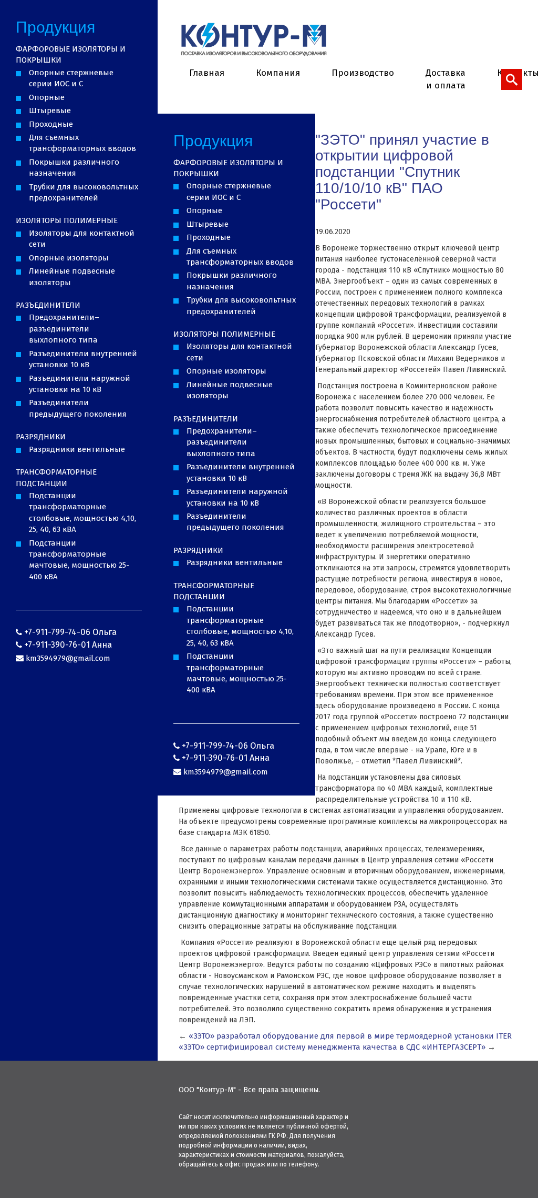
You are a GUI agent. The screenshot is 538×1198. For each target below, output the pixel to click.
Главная (206, 72)
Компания (278, 72)
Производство (363, 72)
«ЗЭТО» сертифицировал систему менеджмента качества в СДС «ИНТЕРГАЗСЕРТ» (332, 1047)
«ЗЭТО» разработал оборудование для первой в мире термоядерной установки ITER (350, 1036)
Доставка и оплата (445, 79)
